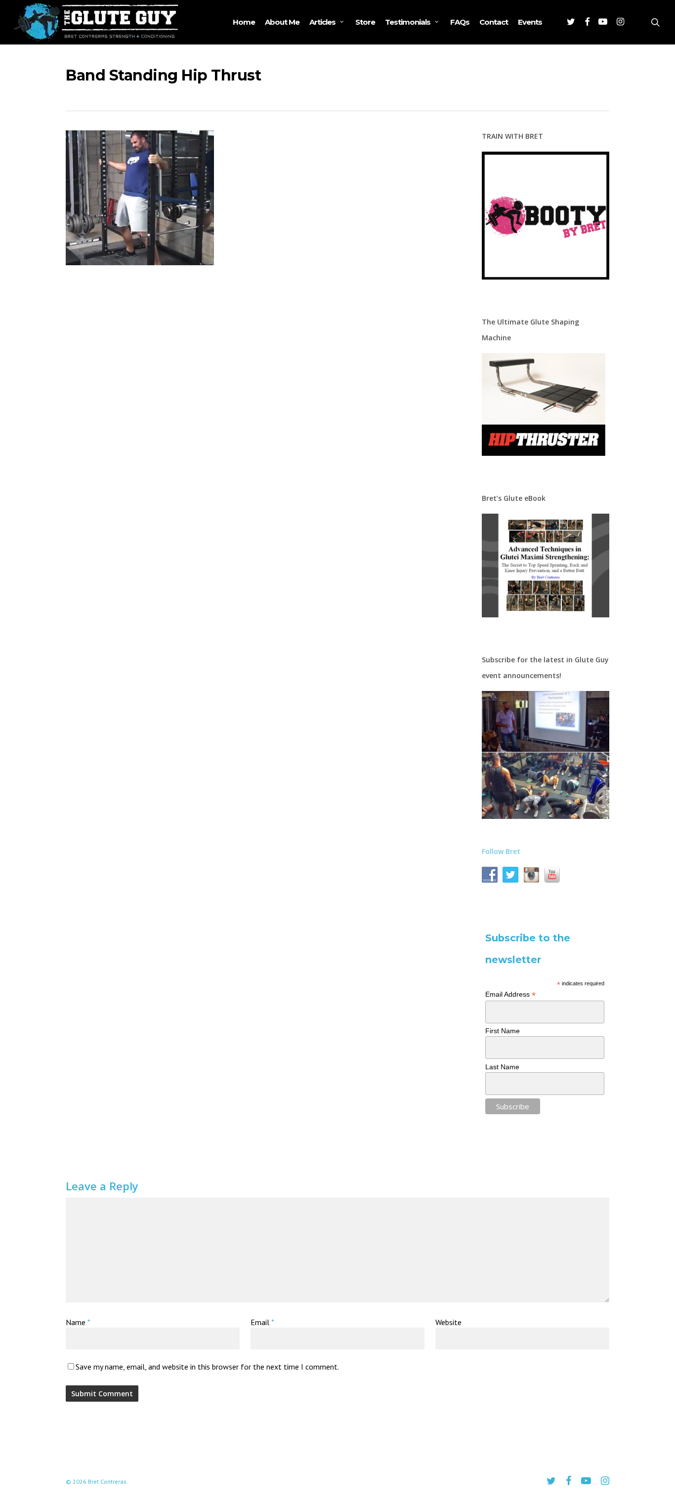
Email (262, 1322)
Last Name (502, 1067)
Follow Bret (501, 851)
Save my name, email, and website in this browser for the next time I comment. (207, 1367)
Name (78, 1322)
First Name (502, 1031)
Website (448, 1322)
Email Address (510, 994)
